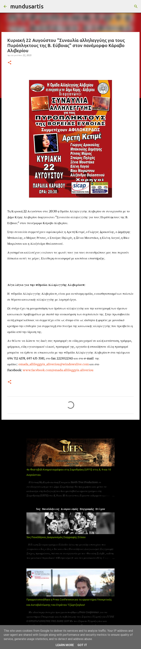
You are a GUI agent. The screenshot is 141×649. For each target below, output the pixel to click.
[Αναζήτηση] (48, 6)
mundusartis (27, 6)
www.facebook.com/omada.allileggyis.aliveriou (58, 370)
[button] (9, 62)
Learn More (65, 645)
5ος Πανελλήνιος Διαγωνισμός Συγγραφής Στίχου (56, 537)
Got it (82, 645)
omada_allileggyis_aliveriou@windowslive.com (53, 364)
